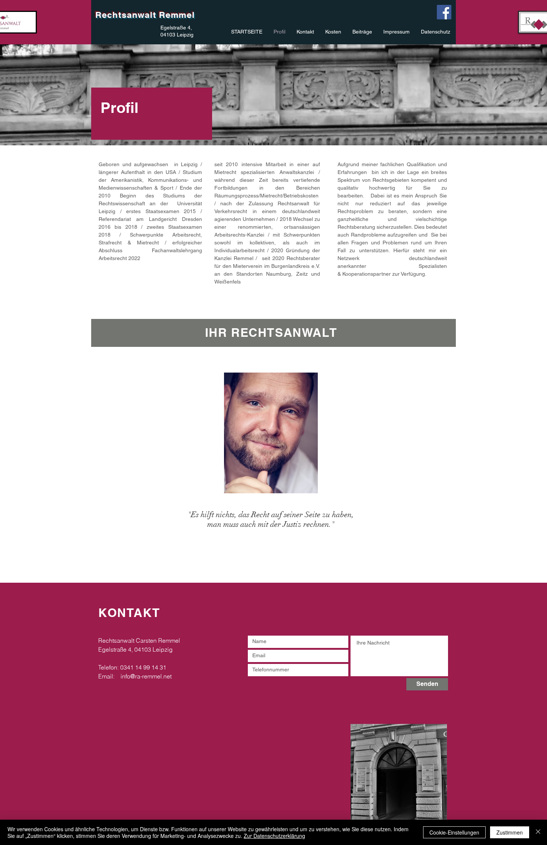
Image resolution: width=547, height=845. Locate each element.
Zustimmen (509, 832)
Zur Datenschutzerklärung (274, 835)
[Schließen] (538, 832)
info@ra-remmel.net (146, 676)
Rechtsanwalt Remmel (145, 15)
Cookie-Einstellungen (454, 832)
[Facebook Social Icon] (444, 12)
